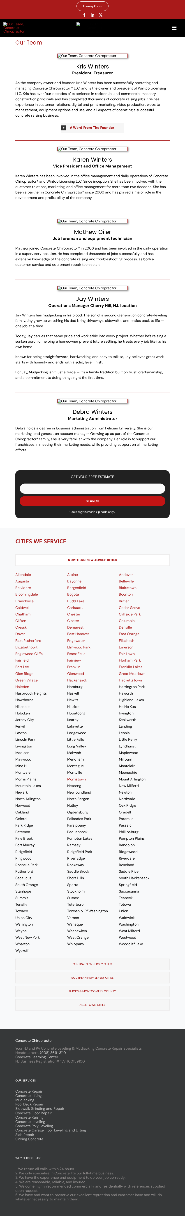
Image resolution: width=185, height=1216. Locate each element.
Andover (126, 574)
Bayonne (74, 581)
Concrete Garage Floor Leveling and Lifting (50, 1130)
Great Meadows (132, 673)
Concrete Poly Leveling (34, 1126)
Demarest (75, 627)
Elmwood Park (78, 647)
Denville (125, 627)
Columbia (127, 620)
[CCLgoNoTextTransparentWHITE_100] (21, 24)
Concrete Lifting (28, 1095)
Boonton (126, 594)
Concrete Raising (29, 1117)
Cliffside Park (130, 614)
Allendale (23, 574)
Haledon (22, 686)
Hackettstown (130, 680)
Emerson (126, 647)
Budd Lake (75, 601)
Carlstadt (75, 607)
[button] (92, 128)
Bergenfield (76, 587)
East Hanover (78, 634)
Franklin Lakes (130, 667)
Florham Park (130, 660)
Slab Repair (24, 1134)
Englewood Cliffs (29, 653)
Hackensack (77, 680)
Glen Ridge (24, 673)
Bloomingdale (26, 594)
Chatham (22, 614)
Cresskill (22, 627)
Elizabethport (26, 647)
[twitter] (100, 15)
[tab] (92, 560)
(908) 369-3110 (53, 1052)
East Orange (129, 634)
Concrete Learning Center (36, 1057)
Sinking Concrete (29, 1139)
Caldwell (22, 607)
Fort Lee (22, 667)
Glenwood (75, 673)
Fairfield (22, 660)
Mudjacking (24, 1100)
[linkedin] (92, 15)
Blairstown (127, 587)
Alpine (72, 574)
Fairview (74, 660)
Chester (73, 614)
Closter (73, 620)
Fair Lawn (126, 653)
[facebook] (84, 15)
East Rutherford (28, 640)
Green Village (26, 680)
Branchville (24, 601)
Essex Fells (76, 653)
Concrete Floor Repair (33, 1113)
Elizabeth (126, 640)
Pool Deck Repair (29, 1104)
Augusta (22, 581)
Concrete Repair (28, 1091)
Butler (124, 601)
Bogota (73, 594)
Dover (20, 634)
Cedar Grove (129, 607)
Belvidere (23, 587)
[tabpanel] (92, 763)
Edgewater (76, 640)
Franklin (73, 667)
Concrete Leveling (30, 1121)
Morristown (76, 779)
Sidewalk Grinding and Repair (39, 1108)
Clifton (20, 620)
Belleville (126, 581)
